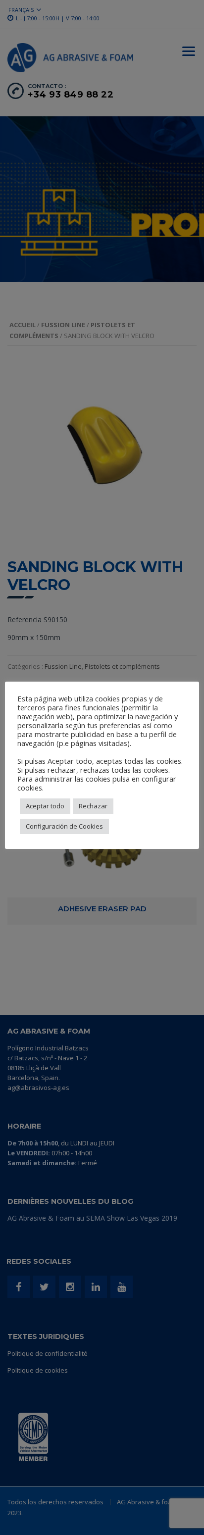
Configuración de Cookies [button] (64, 826)
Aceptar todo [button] (45, 805)
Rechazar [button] (93, 805)
